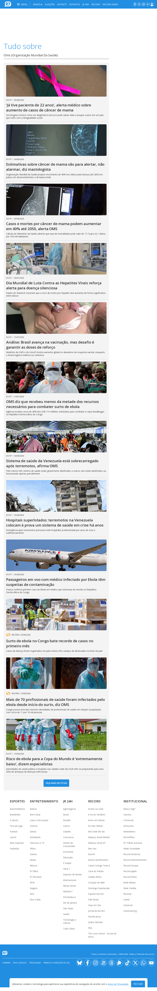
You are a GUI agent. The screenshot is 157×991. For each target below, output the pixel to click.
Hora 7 (66, 868)
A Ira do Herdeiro (96, 814)
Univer (126, 899)
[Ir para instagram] (143, 4)
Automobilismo (17, 808)
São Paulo (68, 908)
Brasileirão (15, 814)
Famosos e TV (37, 842)
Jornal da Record (96, 910)
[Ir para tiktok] (127, 962)
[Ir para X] (139, 4)
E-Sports (14, 820)
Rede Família (129, 888)
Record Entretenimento (135, 859)
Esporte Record (95, 893)
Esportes (74, 4)
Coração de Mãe (96, 882)
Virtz (32, 893)
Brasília (37, 4)
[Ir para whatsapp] (143, 962)
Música (33, 865)
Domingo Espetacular (99, 888)
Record (95, 4)
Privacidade (35, 962)
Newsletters (129, 831)
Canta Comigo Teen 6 (99, 865)
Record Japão (130, 871)
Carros (66, 825)
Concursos (68, 837)
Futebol (13, 831)
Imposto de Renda (72, 874)
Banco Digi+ (129, 808)
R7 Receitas (36, 876)
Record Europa (130, 865)
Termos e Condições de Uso (56, 962)
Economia (68, 851)
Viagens (34, 888)
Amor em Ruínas (96, 820)
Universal (127, 905)
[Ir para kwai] (103, 962)
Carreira (127, 814)
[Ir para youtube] (151, 962)
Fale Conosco (20, 962)
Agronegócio (69, 808)
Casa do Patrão (96, 871)
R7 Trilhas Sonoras (132, 842)
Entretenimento (44, 801)
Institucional (135, 801)
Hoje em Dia (94, 905)
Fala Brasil (93, 899)
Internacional (69, 880)
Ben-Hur (92, 848)
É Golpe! (67, 863)
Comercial (128, 820)
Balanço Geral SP (96, 842)
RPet (32, 882)
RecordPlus (129, 837)
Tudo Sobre (69, 928)
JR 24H (85, 4)
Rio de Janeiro (70, 902)
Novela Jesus (94, 916)
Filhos (33, 848)
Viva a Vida (35, 899)
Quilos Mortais (95, 922)
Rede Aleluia (129, 882)
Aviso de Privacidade (118, 984)
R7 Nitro (34, 871)
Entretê (62, 4)
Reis (90, 927)
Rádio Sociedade (131, 848)
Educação (68, 857)
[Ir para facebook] (135, 4)
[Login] (152, 4)
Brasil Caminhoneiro (98, 859)
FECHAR (138, 984)
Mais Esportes (17, 842)
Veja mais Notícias (56, 783)
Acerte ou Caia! (95, 808)
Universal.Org (130, 910)
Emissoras (128, 825)
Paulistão (14, 848)
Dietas (33, 831)
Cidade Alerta (94, 876)
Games (33, 854)
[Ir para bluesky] (79, 962)
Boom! (91, 854)
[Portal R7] (8, 4)
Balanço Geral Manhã (99, 837)
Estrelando (35, 837)
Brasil (66, 814)
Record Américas (131, 854)
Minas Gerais (69, 885)
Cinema (33, 825)
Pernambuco (69, 897)
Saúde (66, 914)
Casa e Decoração (39, 820)
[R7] (5, 953)
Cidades (67, 831)
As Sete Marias (95, 825)
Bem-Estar (35, 814)
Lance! (13, 837)
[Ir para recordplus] (119, 962)
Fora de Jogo (16, 825)
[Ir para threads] (111, 962)
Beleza (33, 808)
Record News (110, 4)
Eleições (50, 4)
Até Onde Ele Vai (96, 831)
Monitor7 (67, 891)
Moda (33, 859)
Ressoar (127, 893)
